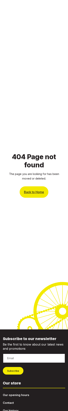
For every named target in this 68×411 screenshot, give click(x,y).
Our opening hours (16, 395)
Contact (8, 403)
